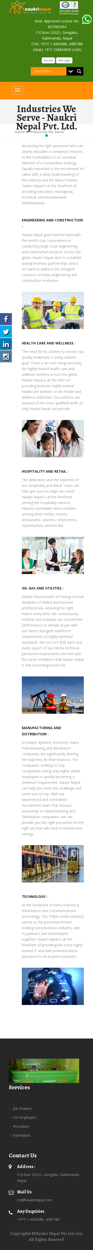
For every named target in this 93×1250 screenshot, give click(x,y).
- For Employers (23, 1117)
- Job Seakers (21, 1108)
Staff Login (64, 60)
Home (20, 131)
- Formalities (20, 1135)
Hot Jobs (48, 60)
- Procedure (20, 1126)
